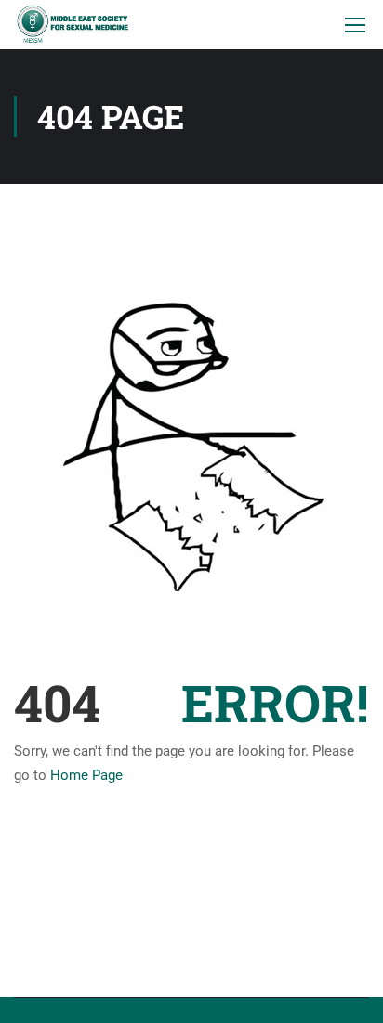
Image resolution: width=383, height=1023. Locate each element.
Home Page (86, 775)
